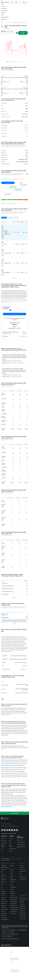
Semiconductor (23, 871)
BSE (14, 938)
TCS (2, 873)
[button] (15, 33)
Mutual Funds (24, 2)
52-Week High (22, 906)
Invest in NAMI (14, 813)
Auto (11, 871)
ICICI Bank (3, 875)
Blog (10, 840)
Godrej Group (4, 913)
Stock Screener (13, 913)
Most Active (22, 904)
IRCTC (2, 883)
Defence (12, 875)
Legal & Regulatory (21, 844)
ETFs (20, 2)
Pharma (12, 869)
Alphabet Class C (7, 263)
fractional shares (8, 806)
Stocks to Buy (22, 916)
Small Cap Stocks (13, 901)
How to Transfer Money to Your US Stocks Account (12, 765)
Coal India (3, 891)
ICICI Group (3, 915)
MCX (18, 938)
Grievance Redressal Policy (21, 847)
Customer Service (11, 846)
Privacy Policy (20, 840)
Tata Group (3, 897)
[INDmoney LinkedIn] (4, 830)
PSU (11, 883)
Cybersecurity (22, 879)
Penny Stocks (13, 903)
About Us (11, 838)
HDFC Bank (3, 869)
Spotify (5, 244)
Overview (4, 217)
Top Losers (22, 902)
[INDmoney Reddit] (14, 830)
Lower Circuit (22, 912)
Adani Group (3, 899)
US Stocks (12, 2)
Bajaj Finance (3, 879)
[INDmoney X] (7, 830)
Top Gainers (22, 900)
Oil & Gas (12, 891)
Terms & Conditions (21, 842)
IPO (27, 2)
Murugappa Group (4, 919)
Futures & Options (3, 846)
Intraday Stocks (23, 918)
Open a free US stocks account (12, 760)
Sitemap (10, 850)
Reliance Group (4, 901)
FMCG (11, 873)
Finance (12, 889)
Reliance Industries (5, 867)
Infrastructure (13, 879)
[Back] (2, 22)
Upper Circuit (22, 910)
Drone (21, 875)
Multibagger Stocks (14, 909)
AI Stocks (21, 865)
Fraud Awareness (12, 848)
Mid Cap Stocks (13, 899)
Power (11, 877)
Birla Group (3, 905)
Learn (10, 843)
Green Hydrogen (23, 877)
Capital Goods (13, 887)
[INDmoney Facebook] (2, 830)
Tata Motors (3, 865)
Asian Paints (3, 893)
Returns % (11, 217)
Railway (12, 885)
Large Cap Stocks (13, 897)
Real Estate (12, 881)
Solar (21, 873)
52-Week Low (22, 908)
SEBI (9, 938)
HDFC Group (3, 907)
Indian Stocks (16, 2)
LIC (1, 887)
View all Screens (13, 911)
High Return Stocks (14, 907)
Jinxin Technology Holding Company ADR (7, 232)
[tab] (5, 859)
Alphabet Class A (7, 252)
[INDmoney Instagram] (12, 830)
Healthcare (12, 893)
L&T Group (3, 911)
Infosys (2, 877)
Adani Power (3, 881)
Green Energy (22, 869)
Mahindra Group (4, 909)
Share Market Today (24, 898)
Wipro (2, 889)
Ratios (16, 217)
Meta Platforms (7, 272)
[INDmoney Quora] (17, 830)
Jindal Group (3, 917)
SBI (1, 871)
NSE (12, 938)
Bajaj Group (3, 903)
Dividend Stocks (13, 905)
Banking (12, 865)
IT (10, 867)
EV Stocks (22, 867)
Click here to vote (23, 669)
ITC (2, 885)
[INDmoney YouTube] (9, 830)
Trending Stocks (23, 914)
